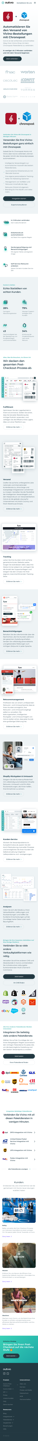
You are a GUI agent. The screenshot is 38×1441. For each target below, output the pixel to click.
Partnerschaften (25, 1399)
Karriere (22, 1387)
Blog (4, 1413)
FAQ (4, 1401)
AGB (21, 1396)
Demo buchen (8, 1404)
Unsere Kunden (8, 1398)
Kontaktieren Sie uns (24, 3)
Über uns (23, 1384)
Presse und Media (26, 1390)
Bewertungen (7, 1426)
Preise (5, 1395)
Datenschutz (24, 1393)
